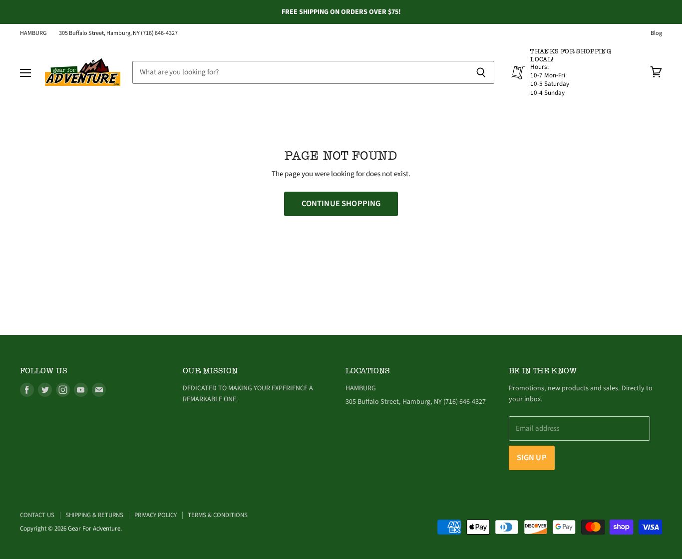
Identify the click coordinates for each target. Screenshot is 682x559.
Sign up (532, 458)
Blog (656, 33)
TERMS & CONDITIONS (218, 515)
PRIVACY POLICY (155, 515)
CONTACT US (37, 515)
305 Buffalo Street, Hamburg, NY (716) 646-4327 (118, 33)
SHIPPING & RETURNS (94, 515)
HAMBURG (33, 33)
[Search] (481, 72)
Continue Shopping (341, 204)
